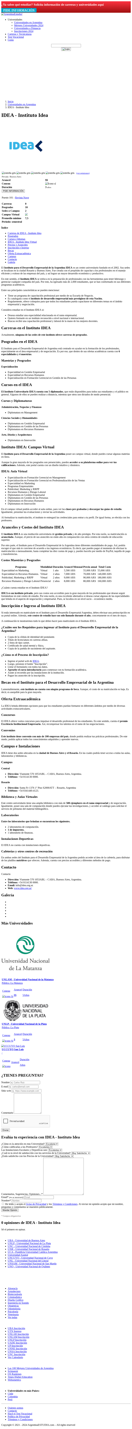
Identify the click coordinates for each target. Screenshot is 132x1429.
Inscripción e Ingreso (18, 247)
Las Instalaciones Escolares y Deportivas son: (24, 1150)
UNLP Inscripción (17, 1340)
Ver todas (12, 1317)
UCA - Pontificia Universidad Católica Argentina (33, 1252)
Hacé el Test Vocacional (20, 1413)
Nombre (5, 1082)
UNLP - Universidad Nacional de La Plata (29, 1243)
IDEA (36, 661)
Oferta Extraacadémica (19, 253)
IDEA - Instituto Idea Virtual (22, 242)
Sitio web (6, 1090)
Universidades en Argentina (28, 22)
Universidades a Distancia (27, 28)
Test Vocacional (16, 37)
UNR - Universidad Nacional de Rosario (28, 1249)
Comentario (7, 1112)
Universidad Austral (18, 1255)
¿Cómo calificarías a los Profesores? (19, 1147)
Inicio (11, 101)
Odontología (14, 1308)
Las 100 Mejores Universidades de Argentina (31, 1368)
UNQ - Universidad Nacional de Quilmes (29, 1266)
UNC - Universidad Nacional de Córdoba (29, 1246)
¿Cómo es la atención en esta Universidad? (23, 1143)
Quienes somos (15, 1407)
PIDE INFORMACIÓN (19, 10)
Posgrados (13, 236)
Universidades (15, 19)
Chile (10, 1393)
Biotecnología (15, 1294)
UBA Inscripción (16, 1328)
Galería (11, 262)
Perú (10, 1399)
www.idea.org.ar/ (23, 888)
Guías (11, 39)
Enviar (6, 1130)
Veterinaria (13, 1314)
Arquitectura (14, 1291)
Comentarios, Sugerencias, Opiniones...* (22, 1194)
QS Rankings (14, 1374)
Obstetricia (13, 1305)
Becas (11, 250)
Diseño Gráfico (15, 1300)
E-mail (4, 1086)
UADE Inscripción (17, 1342)
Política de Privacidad (19, 1416)
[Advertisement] (66, 75)
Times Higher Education (20, 1377)
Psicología (13, 1311)
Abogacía (13, 1288)
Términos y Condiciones (64, 1204)
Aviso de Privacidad (36, 1204)
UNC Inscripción (16, 1354)
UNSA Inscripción (17, 1351)
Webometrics (14, 1379)
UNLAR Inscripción (18, 1334)
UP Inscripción (15, 1345)
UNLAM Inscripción (18, 1337)
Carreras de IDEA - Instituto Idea (24, 233)
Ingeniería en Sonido (18, 1303)
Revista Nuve (22, 197)
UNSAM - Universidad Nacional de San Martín (32, 1263)
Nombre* (6, 1200)
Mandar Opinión (10, 1210)
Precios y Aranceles (18, 244)
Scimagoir (13, 1371)
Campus (12, 256)
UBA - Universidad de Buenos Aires (26, 1240)
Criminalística (15, 1297)
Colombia (13, 1396)
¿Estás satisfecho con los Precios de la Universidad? (27, 1156)
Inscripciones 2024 (23, 31)
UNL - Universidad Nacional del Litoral (28, 1260)
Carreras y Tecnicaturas (20, 34)
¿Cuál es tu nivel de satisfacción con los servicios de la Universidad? (36, 1153)
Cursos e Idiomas (16, 239)
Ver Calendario (15, 1357)
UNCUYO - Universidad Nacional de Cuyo (30, 1257)
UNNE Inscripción (17, 1348)
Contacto (12, 259)
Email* (12, 1197)
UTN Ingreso (14, 1331)
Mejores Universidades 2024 (28, 25)
